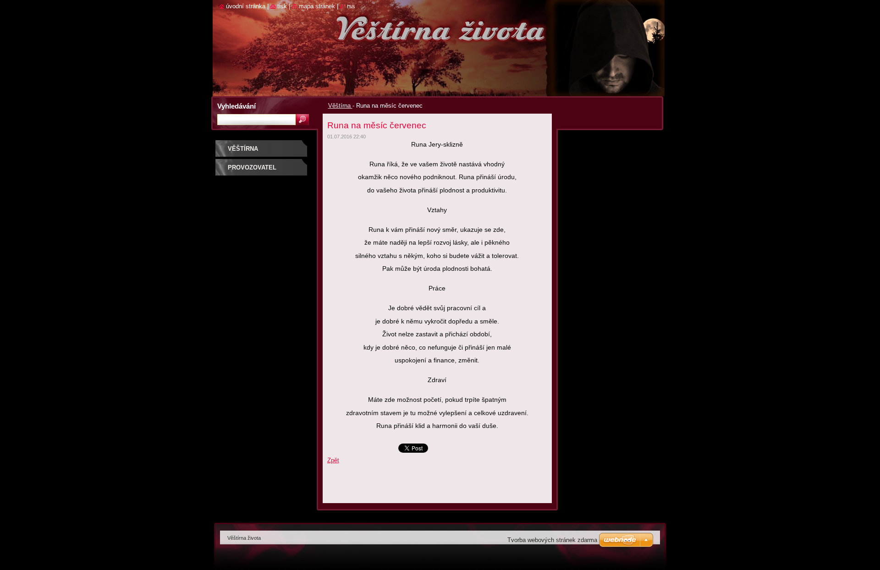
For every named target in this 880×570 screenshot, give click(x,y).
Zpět (333, 460)
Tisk (282, 6)
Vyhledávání (236, 106)
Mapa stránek (317, 6)
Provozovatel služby (252, 170)
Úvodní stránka (245, 6)
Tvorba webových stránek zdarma (552, 540)
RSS (351, 6)
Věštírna (340, 105)
